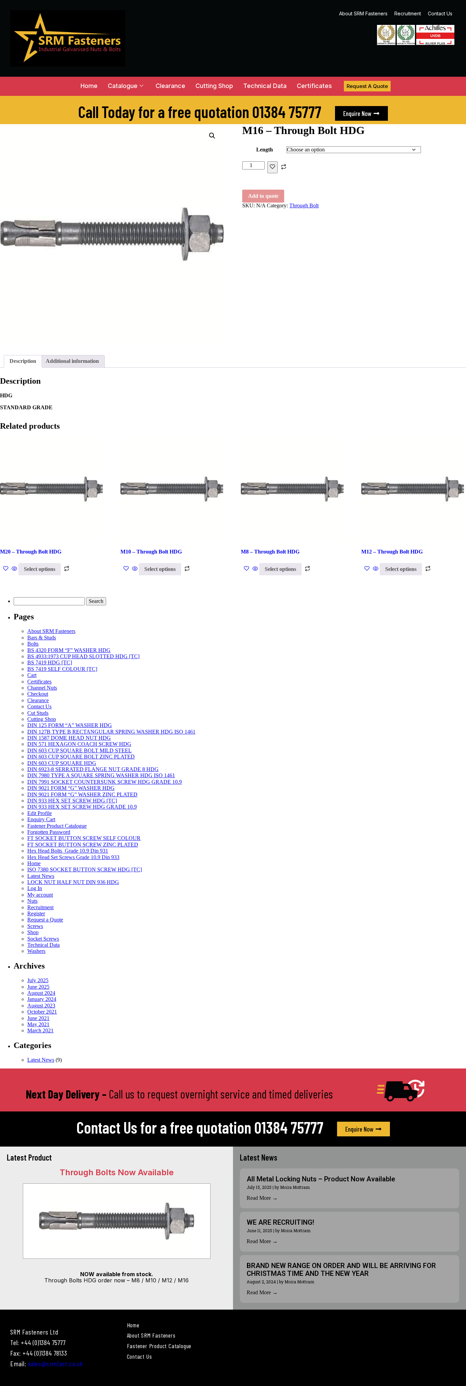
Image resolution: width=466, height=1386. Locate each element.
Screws (35, 926)
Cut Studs (37, 713)
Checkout (37, 694)
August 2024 (41, 993)
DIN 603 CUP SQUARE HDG (61, 763)
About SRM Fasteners (363, 13)
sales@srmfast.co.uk (55, 1363)
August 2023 (41, 1005)
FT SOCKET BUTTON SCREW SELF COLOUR (84, 838)
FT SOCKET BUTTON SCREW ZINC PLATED (82, 844)
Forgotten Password (48, 832)
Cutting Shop (214, 85)
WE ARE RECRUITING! (280, 1222)
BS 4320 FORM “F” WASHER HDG (69, 650)
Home (89, 85)
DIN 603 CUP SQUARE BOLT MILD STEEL (79, 750)
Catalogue (122, 85)
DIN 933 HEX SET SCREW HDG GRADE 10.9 (82, 807)
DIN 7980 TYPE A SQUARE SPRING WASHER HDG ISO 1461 (101, 775)
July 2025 (37, 980)
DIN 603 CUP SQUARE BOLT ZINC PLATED (81, 757)
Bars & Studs (41, 637)
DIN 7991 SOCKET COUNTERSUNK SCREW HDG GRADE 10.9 (104, 782)
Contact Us (440, 13)
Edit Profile (39, 813)
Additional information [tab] (72, 361)
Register (36, 913)
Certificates (314, 85)
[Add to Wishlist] (272, 167)
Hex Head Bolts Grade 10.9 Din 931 (67, 851)
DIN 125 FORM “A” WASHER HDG (69, 725)
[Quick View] (14, 569)
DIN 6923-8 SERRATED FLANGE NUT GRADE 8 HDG (93, 769)
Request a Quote (45, 920)
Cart (32, 675)
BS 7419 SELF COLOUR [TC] (62, 669)
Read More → (262, 1198)
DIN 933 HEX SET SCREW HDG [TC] (72, 800)
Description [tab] (23, 361)
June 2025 (38, 987)
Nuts (32, 901)
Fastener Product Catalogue (57, 826)
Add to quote (263, 196)
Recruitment (407, 13)
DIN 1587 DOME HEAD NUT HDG (69, 738)
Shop (33, 932)
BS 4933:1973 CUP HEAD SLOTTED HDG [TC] (83, 656)
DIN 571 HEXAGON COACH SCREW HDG (79, 744)
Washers (36, 951)
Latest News (40, 876)
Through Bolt (304, 205)
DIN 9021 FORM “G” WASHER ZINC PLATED (82, 794)
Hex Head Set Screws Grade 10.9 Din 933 (73, 857)
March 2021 (40, 1030)
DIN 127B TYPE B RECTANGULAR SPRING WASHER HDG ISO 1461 (111, 732)
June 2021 (38, 1018)
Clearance (170, 85)
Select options (39, 569)
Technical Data (265, 85)
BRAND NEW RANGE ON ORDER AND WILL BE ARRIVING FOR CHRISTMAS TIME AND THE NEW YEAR (341, 1270)
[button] (212, 136)
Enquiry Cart (41, 819)
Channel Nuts (42, 688)
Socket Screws (43, 939)
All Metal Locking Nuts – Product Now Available (321, 1179)
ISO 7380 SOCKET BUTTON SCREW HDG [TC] (84, 869)
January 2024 (41, 999)
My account (40, 895)
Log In (34, 888)
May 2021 (38, 1024)
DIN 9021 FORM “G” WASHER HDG (71, 788)
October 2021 (42, 1012)
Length (264, 149)
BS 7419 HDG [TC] (49, 662)
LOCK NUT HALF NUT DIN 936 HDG (73, 882)
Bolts (33, 644)
